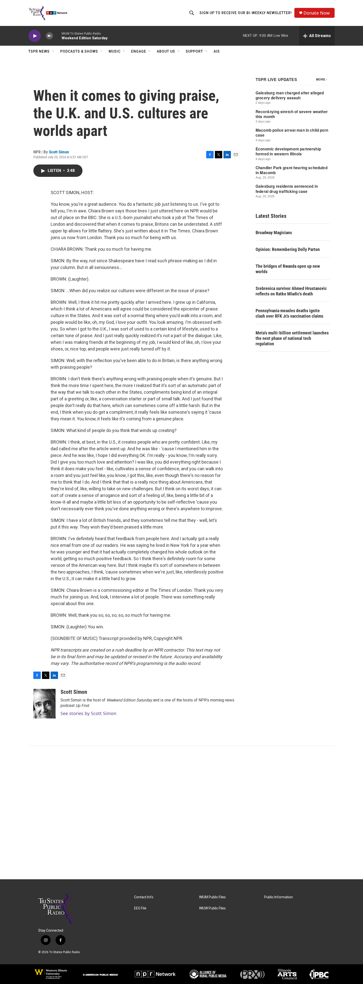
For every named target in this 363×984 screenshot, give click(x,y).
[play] (35, 36)
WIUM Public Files (212, 897)
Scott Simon (59, 151)
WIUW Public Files (212, 908)
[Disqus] (181, 812)
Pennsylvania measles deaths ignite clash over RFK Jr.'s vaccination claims (289, 313)
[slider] (57, 35)
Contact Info (143, 897)
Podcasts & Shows (79, 51)
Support (194, 51)
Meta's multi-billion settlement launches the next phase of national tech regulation (292, 338)
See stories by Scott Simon (88, 713)
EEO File (140, 908)
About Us (166, 51)
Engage (138, 51)
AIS (217, 51)
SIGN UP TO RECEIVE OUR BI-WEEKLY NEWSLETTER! (246, 13)
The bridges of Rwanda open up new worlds (288, 269)
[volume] (49, 35)
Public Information (278, 897)
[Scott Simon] (44, 703)
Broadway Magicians (274, 232)
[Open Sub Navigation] (53, 51)
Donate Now (316, 13)
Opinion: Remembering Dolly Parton (288, 249)
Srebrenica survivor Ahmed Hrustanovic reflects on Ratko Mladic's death (291, 291)
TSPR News (39, 51)
